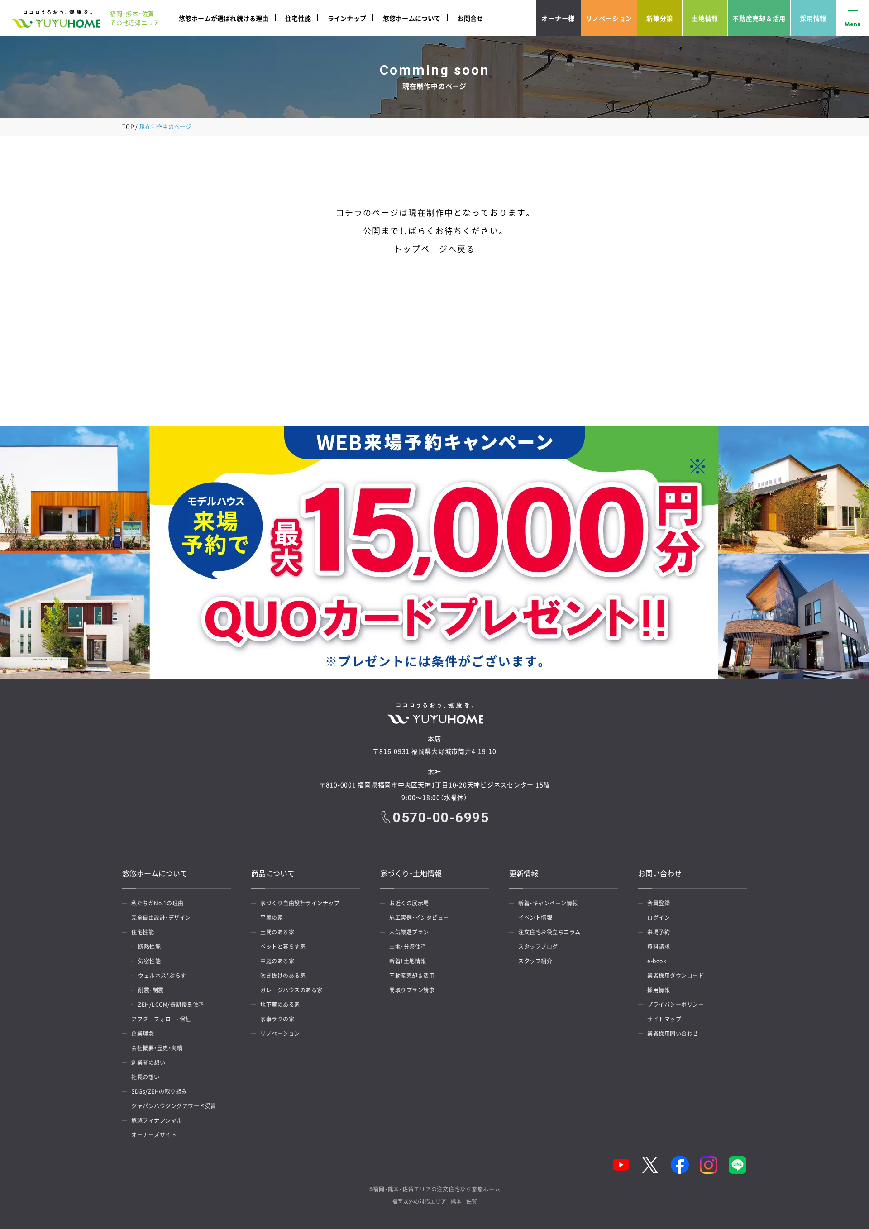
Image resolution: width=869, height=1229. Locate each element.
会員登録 (658, 903)
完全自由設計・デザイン (161, 917)
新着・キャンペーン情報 (548, 903)
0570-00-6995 (441, 817)
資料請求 (658, 946)
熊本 (456, 1202)
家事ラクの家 (277, 1019)
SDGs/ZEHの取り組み (159, 1091)
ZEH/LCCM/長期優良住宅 (171, 1004)
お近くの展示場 (409, 903)
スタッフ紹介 (535, 961)
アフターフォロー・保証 (161, 1019)
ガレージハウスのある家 (291, 990)
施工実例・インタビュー (419, 917)
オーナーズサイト (154, 1135)
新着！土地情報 (407, 961)
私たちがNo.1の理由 (157, 903)
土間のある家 (277, 932)
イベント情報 (535, 917)
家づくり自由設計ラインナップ (299, 903)
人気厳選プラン (409, 932)
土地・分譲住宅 (407, 946)
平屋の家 (271, 917)
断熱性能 (149, 946)
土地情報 (705, 18)
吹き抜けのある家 (283, 975)
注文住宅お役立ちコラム (549, 932)
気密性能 (149, 961)
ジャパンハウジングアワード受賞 (173, 1106)
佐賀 (471, 1202)
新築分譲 (659, 18)
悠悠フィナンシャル (156, 1120)
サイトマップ (664, 1019)
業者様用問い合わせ (672, 1033)
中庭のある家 (277, 961)
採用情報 (813, 18)
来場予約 (658, 932)
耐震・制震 (151, 990)
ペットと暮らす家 (283, 946)
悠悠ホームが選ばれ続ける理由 (224, 18)
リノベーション (609, 18)
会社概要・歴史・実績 (156, 1048)
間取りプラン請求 (411, 990)
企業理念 (142, 1033)
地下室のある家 (280, 1004)
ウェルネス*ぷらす (162, 975)
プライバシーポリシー (675, 1004)
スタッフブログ (538, 946)
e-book (656, 961)
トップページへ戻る (434, 249)
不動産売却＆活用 (759, 18)
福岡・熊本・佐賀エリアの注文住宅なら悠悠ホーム (436, 1189)
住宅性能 (298, 18)
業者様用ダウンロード (675, 975)
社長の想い (145, 1077)
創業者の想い (148, 1062)
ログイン (658, 917)
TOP (128, 127)
